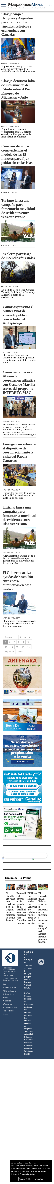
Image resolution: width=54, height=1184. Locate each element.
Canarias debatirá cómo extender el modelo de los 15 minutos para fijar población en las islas (16, 154)
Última (20, 651)
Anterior (8, 637)
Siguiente (9, 651)
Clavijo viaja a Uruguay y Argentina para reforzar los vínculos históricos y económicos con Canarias (17, 24)
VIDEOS (27, 984)
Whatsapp (28, 1051)
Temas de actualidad (28, 1032)
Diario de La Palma (18, 878)
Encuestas (28, 1004)
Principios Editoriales (28, 1038)
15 (28, 646)
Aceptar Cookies (25, 1179)
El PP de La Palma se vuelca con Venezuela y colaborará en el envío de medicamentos (32, 908)
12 (11, 646)
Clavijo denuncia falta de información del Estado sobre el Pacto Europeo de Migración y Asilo (18, 89)
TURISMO (28, 965)
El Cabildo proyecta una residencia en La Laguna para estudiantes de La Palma (10, 907)
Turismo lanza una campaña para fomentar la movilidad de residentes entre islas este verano (18, 208)
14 (23, 646)
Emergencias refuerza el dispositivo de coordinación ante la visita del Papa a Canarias (19, 452)
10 (28, 641)
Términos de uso (10, 1007)
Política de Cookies (28, 994)
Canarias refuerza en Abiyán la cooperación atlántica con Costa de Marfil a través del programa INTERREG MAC (19, 382)
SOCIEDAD (28, 969)
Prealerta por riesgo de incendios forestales (18, 256)
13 (17, 646)
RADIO (27, 987)
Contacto (28, 1048)
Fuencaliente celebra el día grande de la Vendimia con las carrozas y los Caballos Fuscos (21, 908)
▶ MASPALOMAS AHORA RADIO (9, 987)
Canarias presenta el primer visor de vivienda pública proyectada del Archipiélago (18, 315)
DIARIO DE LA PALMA (27, 979)
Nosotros (28, 1042)
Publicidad (28, 1045)
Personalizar (38, 1179)
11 (6, 646)
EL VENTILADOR (28, 960)
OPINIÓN (28, 973)
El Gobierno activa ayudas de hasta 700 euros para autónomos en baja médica (18, 580)
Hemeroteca (28, 1000)
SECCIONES (28, 953)
